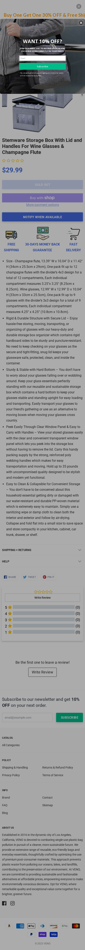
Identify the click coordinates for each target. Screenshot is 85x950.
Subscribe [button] (42, 66)
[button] (81, 22)
